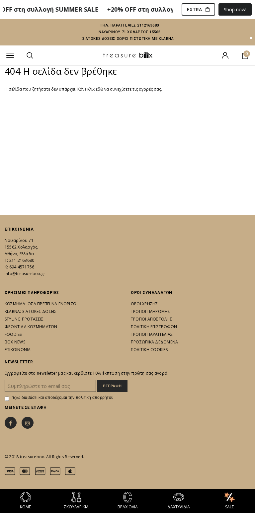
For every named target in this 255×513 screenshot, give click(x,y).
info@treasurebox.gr (25, 273)
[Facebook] (11, 423)
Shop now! (235, 9)
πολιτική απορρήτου (95, 397)
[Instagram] (28, 423)
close (250, 38)
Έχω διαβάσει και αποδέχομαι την (63, 397)
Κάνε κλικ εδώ (90, 89)
